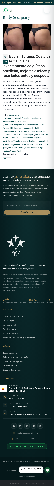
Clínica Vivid (14, 115)
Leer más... (7, 158)
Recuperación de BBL (31, 128)
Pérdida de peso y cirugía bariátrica (19, 338)
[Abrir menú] (47, 10)
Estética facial (9, 325)
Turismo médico (21, 121)
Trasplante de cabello (13, 316)
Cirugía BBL (26, 131)
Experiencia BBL (34, 125)
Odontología (8, 321)
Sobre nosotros (10, 353)
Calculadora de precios (13, 361)
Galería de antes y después (15, 357)
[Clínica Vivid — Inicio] (7, 10)
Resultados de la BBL (11, 131)
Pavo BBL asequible (13, 125)
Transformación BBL (40, 131)
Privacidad (11, 470)
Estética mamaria (10, 333)
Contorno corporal (13, 118)
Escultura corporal (26, 134)
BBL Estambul (15, 128)
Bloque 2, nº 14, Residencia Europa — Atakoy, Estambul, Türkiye (30, 389)
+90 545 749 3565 (17, 399)
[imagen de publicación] (27, 37)
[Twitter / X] (27, 426)
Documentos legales (12, 370)
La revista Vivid (10, 366)
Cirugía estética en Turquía (21, 144)
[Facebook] (14, 426)
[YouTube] (33, 426)
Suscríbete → (27, 212)
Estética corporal (10, 329)
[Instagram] (20, 426)
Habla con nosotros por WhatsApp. (28, 446)
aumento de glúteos (29, 141)
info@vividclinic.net (18, 407)
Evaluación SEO (38, 483)
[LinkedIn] (40, 426)
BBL (24, 125)
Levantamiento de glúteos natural (22, 148)
